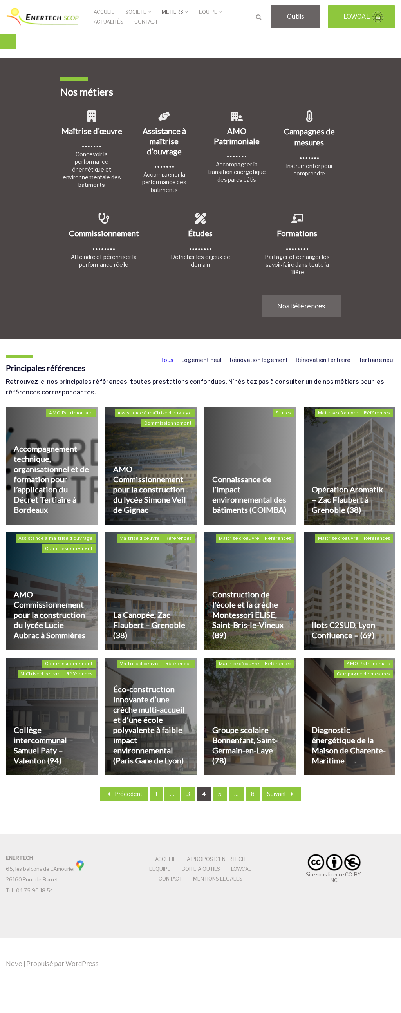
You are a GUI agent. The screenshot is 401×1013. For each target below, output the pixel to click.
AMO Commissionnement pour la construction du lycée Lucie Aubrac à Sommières (49, 615)
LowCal (356, 16)
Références (377, 413)
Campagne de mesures (363, 674)
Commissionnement (168, 423)
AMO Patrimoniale (71, 413)
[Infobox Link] (91, 153)
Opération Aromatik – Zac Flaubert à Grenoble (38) (347, 499)
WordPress (82, 964)
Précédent (129, 794)
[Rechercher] (259, 17)
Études (283, 413)
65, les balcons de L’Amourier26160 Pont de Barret (40, 869)
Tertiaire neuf (376, 359)
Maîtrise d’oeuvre (338, 413)
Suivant (276, 794)
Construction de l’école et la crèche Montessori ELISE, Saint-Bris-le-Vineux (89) (248, 615)
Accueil (104, 12)
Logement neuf (201, 359)
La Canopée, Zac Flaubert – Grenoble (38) (149, 625)
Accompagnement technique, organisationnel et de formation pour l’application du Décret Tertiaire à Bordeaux (51, 479)
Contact (146, 22)
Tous (167, 359)
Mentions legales (217, 879)
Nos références (301, 306)
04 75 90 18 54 (34, 890)
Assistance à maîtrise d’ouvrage (154, 413)
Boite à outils (201, 869)
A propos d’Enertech (216, 859)
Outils (295, 16)
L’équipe (160, 869)
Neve (14, 964)
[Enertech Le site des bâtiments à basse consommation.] (43, 17)
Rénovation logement (259, 359)
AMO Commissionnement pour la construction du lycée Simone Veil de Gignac (149, 489)
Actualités (108, 22)
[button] (149, 12)
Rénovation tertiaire (323, 359)
